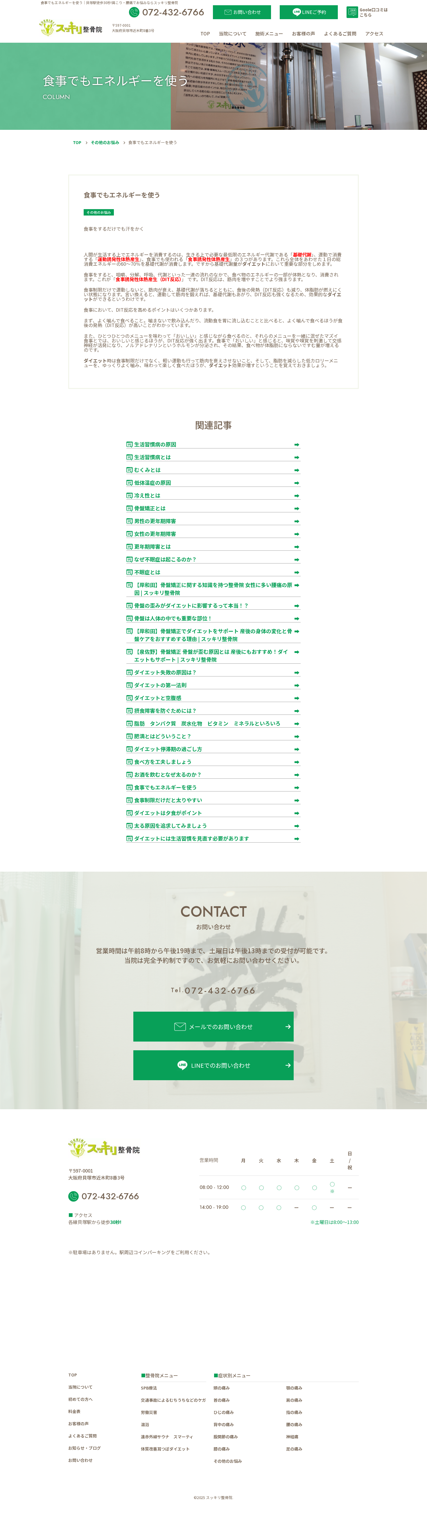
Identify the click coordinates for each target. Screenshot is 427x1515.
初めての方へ (80, 1399)
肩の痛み (294, 1400)
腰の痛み (294, 1424)
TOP (205, 33)
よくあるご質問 (340, 33)
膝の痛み (222, 1449)
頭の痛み (222, 1388)
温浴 (145, 1424)
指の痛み (294, 1412)
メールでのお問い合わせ (221, 1026)
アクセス (374, 33)
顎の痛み (294, 1388)
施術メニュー (269, 33)
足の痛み (294, 1449)
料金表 (74, 1411)
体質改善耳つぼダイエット (165, 1449)
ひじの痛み (224, 1412)
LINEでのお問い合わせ (220, 1065)
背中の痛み (224, 1424)
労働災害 (149, 1412)
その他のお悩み (105, 142)
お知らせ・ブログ (84, 1448)
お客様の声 (303, 33)
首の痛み (222, 1400)
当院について (233, 33)
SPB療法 (149, 1388)
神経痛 (292, 1436)
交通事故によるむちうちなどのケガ (173, 1400)
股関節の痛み (226, 1436)
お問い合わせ (80, 1460)
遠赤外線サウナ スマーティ (167, 1436)
